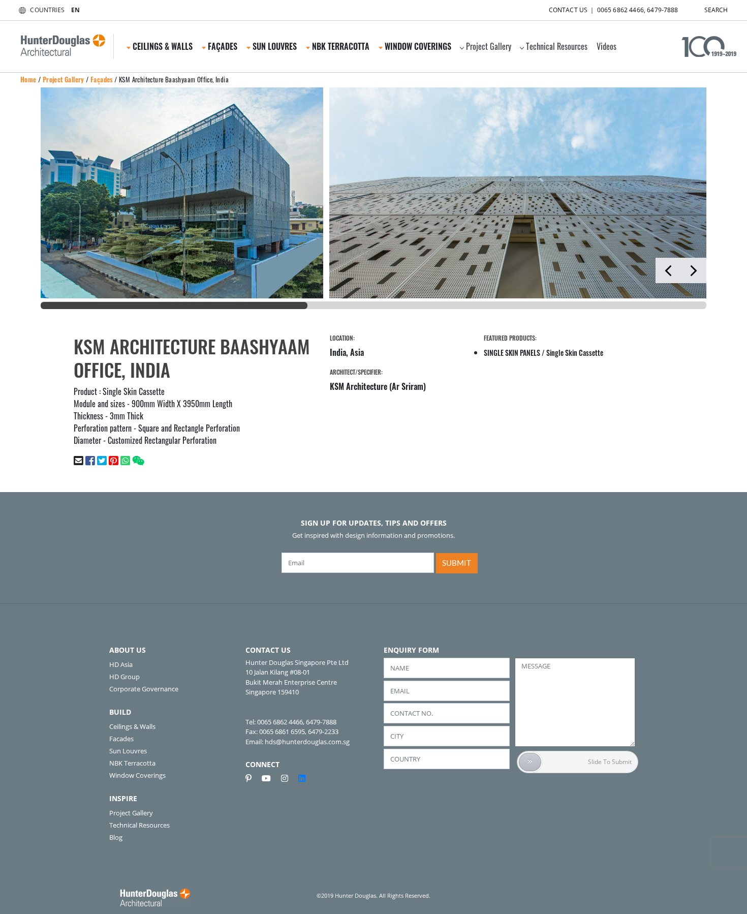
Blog (115, 837)
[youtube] (270, 778)
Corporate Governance (143, 688)
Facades (121, 738)
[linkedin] (301, 778)
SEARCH (716, 10)
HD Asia (121, 664)
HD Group (124, 676)
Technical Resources (556, 46)
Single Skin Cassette (574, 352)
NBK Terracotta (132, 763)
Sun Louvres (128, 750)
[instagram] (288, 778)
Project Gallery (488, 46)
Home (28, 79)
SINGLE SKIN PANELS (512, 352)
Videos (606, 46)
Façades (101, 79)
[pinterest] (252, 778)
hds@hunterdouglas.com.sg (307, 741)
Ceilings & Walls (132, 726)
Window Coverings (137, 775)
